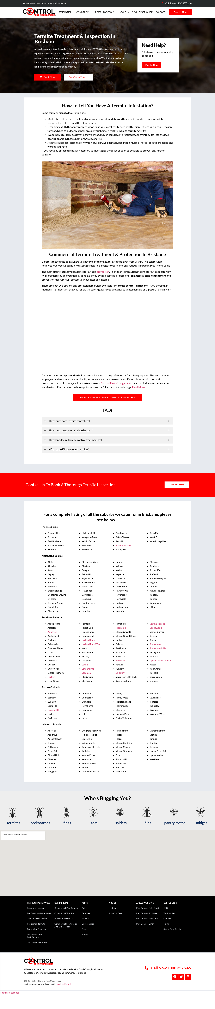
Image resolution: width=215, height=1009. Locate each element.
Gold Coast (41, 3)
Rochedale (121, 660)
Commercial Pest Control (66, 908)
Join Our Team (116, 913)
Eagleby (51, 676)
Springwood (156, 627)
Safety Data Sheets (172, 929)
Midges (85, 934)
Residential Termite (36, 923)
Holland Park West (91, 644)
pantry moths (174, 823)
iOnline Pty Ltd (64, 984)
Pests (98, 12)
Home (166, 923)
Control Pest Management (116, 383)
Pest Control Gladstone (147, 918)
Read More (138, 387)
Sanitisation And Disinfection (34, 935)
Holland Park (88, 640)
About (122, 12)
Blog (134, 12)
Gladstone (61, 3)
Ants (84, 908)
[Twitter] (181, 977)
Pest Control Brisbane (146, 913)
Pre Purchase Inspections (39, 913)
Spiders (85, 918)
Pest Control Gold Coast (147, 908)
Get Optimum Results (37, 942)
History (112, 908)
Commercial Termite (64, 913)
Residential (65, 12)
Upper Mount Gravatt (161, 660)
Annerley (52, 631)
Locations (108, 12)
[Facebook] (175, 977)
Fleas (84, 929)
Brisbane (52, 3)
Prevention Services (36, 929)
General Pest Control (37, 918)
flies (148, 823)
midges (201, 823)
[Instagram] (188, 977)
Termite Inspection (36, 908)
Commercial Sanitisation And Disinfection (66, 925)
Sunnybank (155, 644)
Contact (160, 12)
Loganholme (88, 668)
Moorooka (121, 627)
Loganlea (86, 672)
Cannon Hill (54, 709)
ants (94, 823)
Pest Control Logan (145, 923)
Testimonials (146, 12)
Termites (86, 913)
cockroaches (40, 823)
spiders (121, 823)
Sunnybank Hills (158, 648)
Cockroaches (88, 923)
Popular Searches (9, 992)
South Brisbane (123, 545)
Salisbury (120, 672)
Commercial (83, 12)
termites (13, 823)
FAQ (166, 908)
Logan (85, 664)
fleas (67, 823)
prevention (103, 271)
